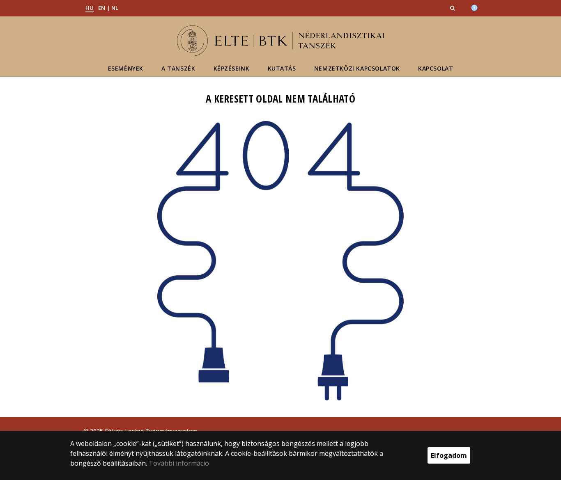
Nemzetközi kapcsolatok (357, 68)
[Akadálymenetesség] (474, 7)
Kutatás (282, 68)
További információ (179, 463)
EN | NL (108, 7)
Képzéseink (232, 68)
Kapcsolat (435, 68)
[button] (453, 7)
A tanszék (178, 68)
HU (89, 7)
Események (125, 68)
